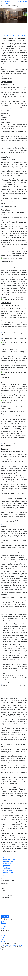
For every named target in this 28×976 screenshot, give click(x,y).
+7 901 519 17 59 (5, 3)
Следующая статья (21, 35)
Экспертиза (6, 868)
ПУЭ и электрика (8, 861)
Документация (7, 870)
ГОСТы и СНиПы (8, 872)
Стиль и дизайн (7, 863)
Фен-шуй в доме (8, 876)
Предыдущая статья (8, 35)
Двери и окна (7, 874)
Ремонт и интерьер (9, 859)
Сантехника (6, 865)
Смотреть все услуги (7, 41)
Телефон (4, 893)
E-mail (2, 888)
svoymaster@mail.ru (16, 945)
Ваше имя (4, 883)
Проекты (19, 6)
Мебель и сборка (8, 858)
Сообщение (5, 897)
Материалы (6, 867)
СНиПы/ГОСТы (12, 6)
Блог (23, 6)
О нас (2, 6)
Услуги (6, 6)
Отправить (5, 917)
